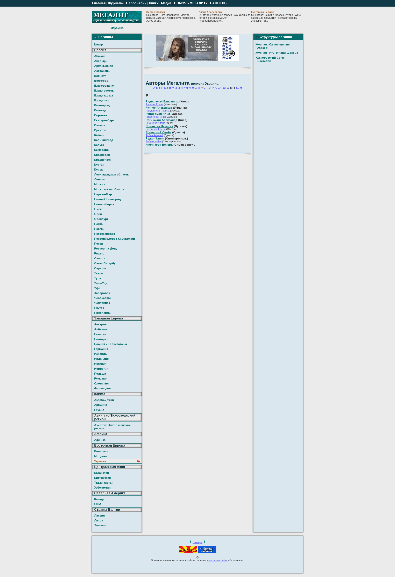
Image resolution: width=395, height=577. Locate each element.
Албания (100, 329)
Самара (99, 258)
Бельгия (100, 334)
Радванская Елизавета (162, 101)
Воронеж (100, 115)
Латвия (99, 515)
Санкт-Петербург (106, 263)
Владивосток (104, 90)
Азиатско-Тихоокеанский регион (112, 426)
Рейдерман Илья (158, 113)
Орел (98, 214)
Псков (98, 243)
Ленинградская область (111, 174)
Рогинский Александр (161, 120)
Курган (99, 164)
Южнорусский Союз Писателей (270, 59)
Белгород (101, 80)
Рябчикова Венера (159, 144)
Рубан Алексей (154, 135)
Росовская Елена (156, 129)
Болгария (101, 339)
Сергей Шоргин (155, 12)
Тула (97, 278)
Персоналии (136, 3)
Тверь (98, 273)
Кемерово (101, 149)
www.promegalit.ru (217, 560)
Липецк (99, 179)
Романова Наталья (159, 126)
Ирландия (101, 358)
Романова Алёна (155, 123)
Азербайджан (104, 400)
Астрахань (102, 70)
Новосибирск (104, 204)
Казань (99, 135)
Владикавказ (103, 95)
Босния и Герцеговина (110, 344)
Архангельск (103, 65)
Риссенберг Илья (156, 116)
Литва (98, 520)
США (97, 504)
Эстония (100, 525)
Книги (154, 3)
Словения (101, 383)
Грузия (99, 409)
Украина (100, 461)
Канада (99, 499)
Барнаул (100, 75)
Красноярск (102, 159)
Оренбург (101, 219)
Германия (101, 349)
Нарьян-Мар (103, 194)
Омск (98, 209)
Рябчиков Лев (153, 141)
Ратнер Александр (159, 107)
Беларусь (101, 451)
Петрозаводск (104, 233)
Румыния (100, 378)
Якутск (99, 307)
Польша (100, 373)
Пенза (98, 223)
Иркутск (100, 130)
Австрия (100, 324)
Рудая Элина (155, 138)
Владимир (101, 100)
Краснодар (102, 154)
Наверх (197, 542)
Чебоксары (102, 298)
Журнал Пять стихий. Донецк (277, 52)
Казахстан (101, 472)
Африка (100, 439)
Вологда (100, 110)
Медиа (166, 3)
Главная (99, 3)
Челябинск (102, 302)
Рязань (99, 253)
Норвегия (101, 368)
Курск (98, 169)
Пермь (99, 228)
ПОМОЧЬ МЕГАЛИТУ (191, 3)
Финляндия (102, 388)
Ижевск (99, 125)
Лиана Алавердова (210, 12)
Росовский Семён (158, 132)
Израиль (100, 353)
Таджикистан (103, 482)
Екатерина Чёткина (262, 12)
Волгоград (102, 105)
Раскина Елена (154, 104)
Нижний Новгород (107, 199)
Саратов (100, 268)
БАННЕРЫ (219, 3)
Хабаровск (102, 293)
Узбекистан (102, 487)
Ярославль (102, 312)
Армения (100, 404)
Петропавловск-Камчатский (114, 238)
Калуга (99, 144)
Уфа (97, 288)
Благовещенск (104, 85)
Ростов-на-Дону (105, 248)
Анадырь (101, 61)
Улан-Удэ (100, 283)
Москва (99, 184)
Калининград (103, 140)
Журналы (116, 3)
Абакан (99, 56)
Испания (100, 363)
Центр (98, 44)
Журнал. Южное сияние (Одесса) (273, 46)
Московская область (109, 189)
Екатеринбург (104, 120)
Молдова (101, 456)
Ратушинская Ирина (158, 110)
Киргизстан (102, 477)
